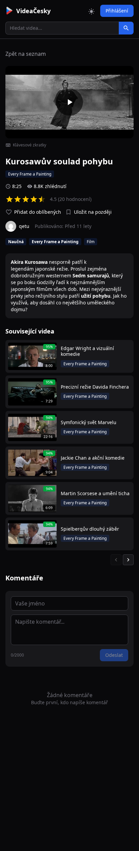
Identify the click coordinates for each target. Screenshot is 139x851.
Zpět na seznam (25, 54)
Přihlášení (117, 10)
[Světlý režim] (91, 11)
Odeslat (114, 655)
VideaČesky (33, 11)
